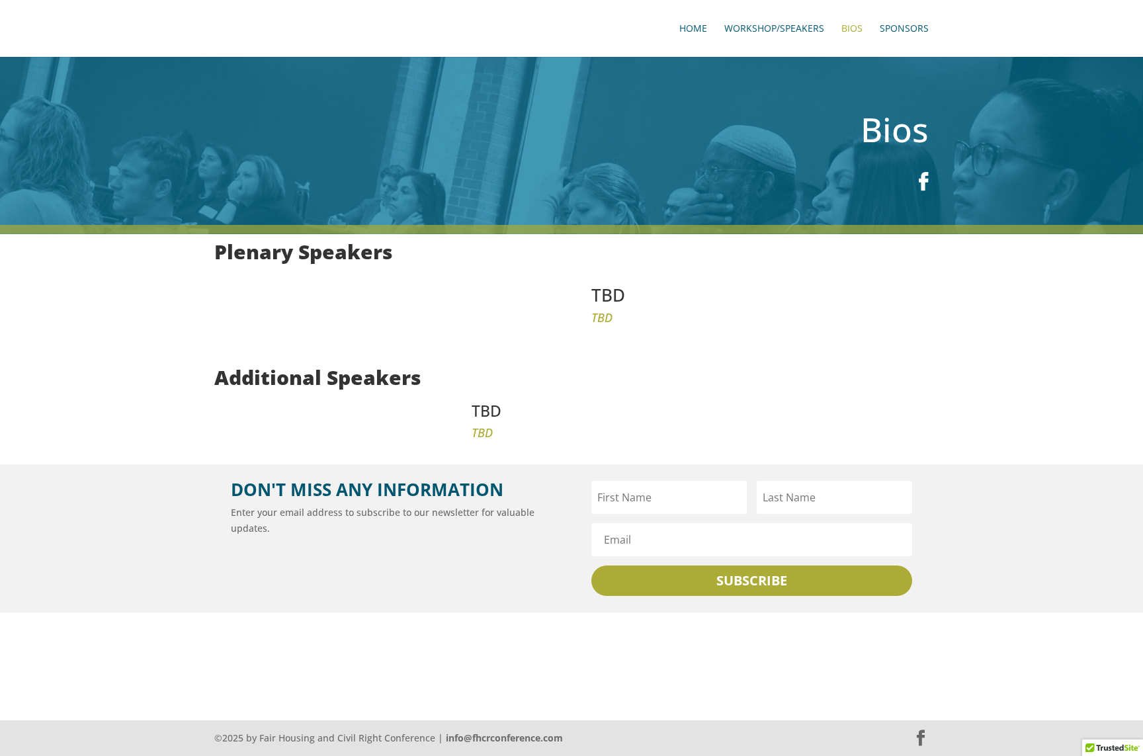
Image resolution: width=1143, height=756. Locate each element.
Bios (852, 29)
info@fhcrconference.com (504, 738)
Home (693, 29)
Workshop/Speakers (774, 29)
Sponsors (904, 29)
